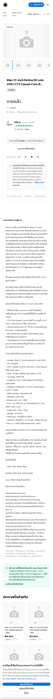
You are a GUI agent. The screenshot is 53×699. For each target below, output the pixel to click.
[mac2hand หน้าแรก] (5, 4)
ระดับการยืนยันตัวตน (14, 583)
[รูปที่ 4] (39, 65)
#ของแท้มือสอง (24, 556)
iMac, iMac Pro (17, 14)
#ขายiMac (31, 551)
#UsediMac (40, 551)
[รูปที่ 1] (7, 65)
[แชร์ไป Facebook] (25, 157)
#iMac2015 (9, 551)
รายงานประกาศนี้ (15, 196)
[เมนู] (47, 4)
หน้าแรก (4, 14)
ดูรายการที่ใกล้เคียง (26, 148)
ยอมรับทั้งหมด (26, 684)
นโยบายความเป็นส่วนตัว (27, 678)
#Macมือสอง (10, 553)
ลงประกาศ (38, 4)
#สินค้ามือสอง (36, 556)
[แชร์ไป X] (37, 157)
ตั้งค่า (26, 693)
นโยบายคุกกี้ (11, 678)
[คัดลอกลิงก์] (19, 157)
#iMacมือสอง (20, 551)
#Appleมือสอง (11, 556)
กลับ (48, 14)
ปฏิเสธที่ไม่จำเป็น (26, 688)
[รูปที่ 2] (18, 65)
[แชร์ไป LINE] (31, 157)
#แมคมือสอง (22, 553)
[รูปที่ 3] (29, 65)
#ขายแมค (31, 553)
